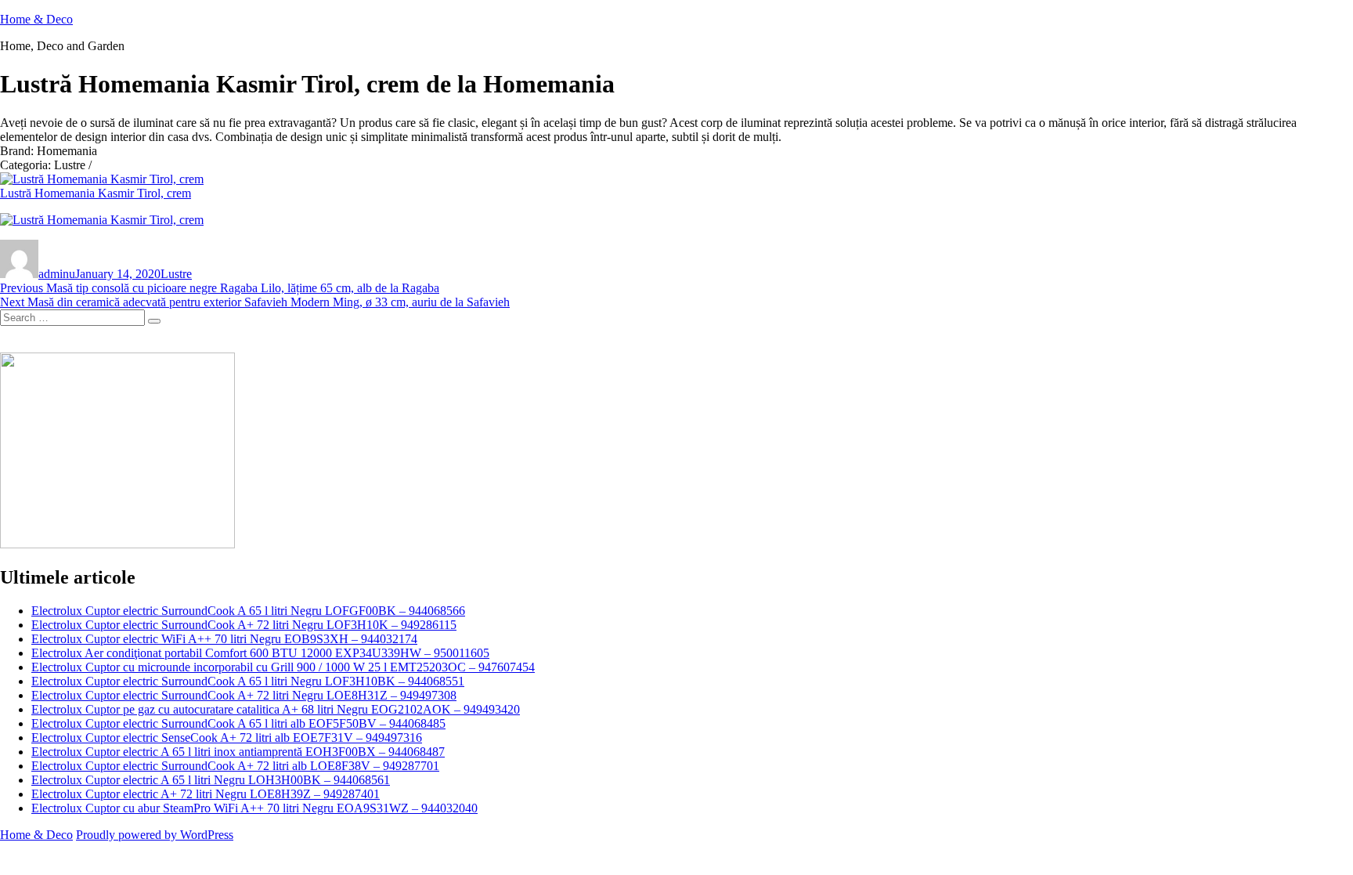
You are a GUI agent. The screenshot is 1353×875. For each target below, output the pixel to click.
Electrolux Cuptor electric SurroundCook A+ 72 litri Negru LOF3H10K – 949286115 (243, 624)
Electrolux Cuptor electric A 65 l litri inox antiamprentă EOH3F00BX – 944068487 (238, 751)
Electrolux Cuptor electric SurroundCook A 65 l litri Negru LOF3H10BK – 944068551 (247, 681)
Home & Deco (36, 19)
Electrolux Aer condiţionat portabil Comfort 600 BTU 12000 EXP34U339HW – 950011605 (260, 653)
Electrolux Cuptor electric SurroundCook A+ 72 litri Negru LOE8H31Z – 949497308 (243, 695)
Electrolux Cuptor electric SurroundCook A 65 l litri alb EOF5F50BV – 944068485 (238, 723)
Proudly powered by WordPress (154, 834)
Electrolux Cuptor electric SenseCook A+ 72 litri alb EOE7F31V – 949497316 (226, 737)
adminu (56, 273)
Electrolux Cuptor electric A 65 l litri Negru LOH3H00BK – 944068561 (210, 779)
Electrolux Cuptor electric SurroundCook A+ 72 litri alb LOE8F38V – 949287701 (235, 765)
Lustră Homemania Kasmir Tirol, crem (95, 193)
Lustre (176, 273)
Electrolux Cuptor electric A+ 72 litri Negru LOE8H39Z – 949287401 (205, 794)
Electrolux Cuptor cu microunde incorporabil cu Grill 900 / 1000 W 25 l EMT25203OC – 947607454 (283, 667)
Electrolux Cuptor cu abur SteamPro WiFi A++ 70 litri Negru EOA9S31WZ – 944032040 (254, 808)
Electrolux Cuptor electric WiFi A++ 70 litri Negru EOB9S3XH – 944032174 (224, 638)
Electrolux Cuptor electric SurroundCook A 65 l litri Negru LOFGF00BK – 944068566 (248, 610)
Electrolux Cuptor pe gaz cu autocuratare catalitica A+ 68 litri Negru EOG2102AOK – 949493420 (275, 709)
